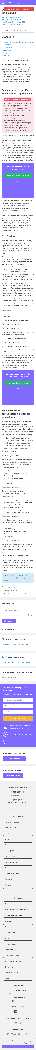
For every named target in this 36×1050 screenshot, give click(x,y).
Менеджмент (9, 885)
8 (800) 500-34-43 (18, 792)
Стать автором (14, 759)
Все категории (10, 891)
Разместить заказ (18, 718)
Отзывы (7, 938)
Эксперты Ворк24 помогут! (18, 383)
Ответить (9, 621)
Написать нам (18, 809)
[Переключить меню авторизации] (33, 2)
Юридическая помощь (13, 873)
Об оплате (8, 927)
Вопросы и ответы (11, 972)
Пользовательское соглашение (16, 904)
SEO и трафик (10, 850)
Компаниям (9, 949)
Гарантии (8, 921)
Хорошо (18, 1047)
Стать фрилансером (12, 955)
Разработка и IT (10, 827)
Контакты (8, 978)
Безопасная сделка (11, 932)
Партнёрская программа (13, 961)
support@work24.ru (18, 795)
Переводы (8, 845)
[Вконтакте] (16, 1023)
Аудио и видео (10, 856)
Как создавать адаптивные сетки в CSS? (16, 662)
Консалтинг (9, 879)
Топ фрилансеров (11, 944)
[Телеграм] (20, 1023)
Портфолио (9, 967)
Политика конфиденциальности (16, 909)
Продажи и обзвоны (12, 868)
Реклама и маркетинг (12, 822)
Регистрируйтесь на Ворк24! (18, 175)
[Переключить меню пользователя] (3, 2)
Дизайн (7, 833)
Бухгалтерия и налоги (12, 862)
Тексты (7, 839)
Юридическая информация (14, 915)
